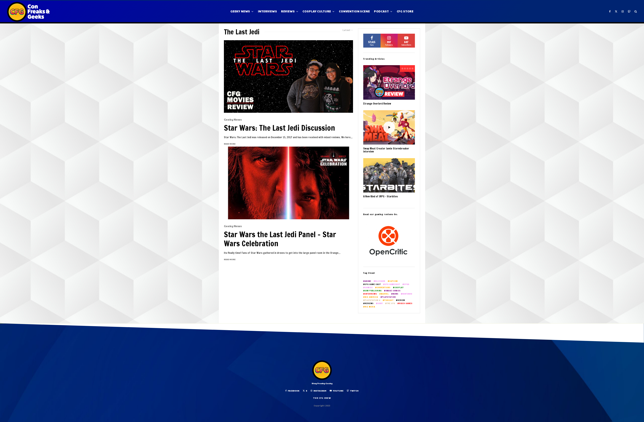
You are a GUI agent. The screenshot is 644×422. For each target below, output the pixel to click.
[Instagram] (623, 11)
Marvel (385, 294)
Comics (369, 287)
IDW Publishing (373, 291)
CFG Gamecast (392, 284)
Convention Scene (354, 11)
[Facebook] (610, 11)
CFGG (406, 284)
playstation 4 (372, 300)
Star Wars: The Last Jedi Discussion (279, 127)
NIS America (371, 297)
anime (368, 281)
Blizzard (380, 281)
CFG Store (405, 11)
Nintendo (407, 294)
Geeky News (240, 11)
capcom (393, 281)
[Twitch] (629, 11)
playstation (389, 297)
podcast (389, 300)
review (401, 300)
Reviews (288, 11)
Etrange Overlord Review (377, 103)
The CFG (391, 303)
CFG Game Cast (373, 284)
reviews (369, 303)
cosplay (399, 287)
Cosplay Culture (317, 11)
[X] (616, 11)
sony (380, 303)
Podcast (381, 11)
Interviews (267, 11)
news (395, 294)
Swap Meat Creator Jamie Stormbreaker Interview (386, 150)
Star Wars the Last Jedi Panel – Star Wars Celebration (280, 239)
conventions (384, 287)
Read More (229, 144)
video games (406, 303)
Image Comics (393, 291)
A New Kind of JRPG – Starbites (380, 196)
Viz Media (370, 307)
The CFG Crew (322, 398)
